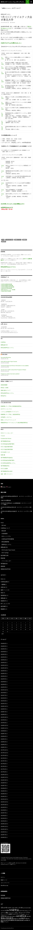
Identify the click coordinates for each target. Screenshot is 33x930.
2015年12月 (4, 799)
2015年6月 (3, 815)
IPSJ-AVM (26, 907)
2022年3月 (3, 687)
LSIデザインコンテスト (6, 409)
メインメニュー (31, 2)
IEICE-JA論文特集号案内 (7, 446)
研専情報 (3, 895)
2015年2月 (3, 821)
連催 (25, 920)
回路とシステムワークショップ (8, 419)
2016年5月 (3, 791)
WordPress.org (4, 885)
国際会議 (3, 598)
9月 (6, 907)
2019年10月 (4, 717)
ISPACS (29, 907)
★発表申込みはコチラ (7, 207)
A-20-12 (2, 128)
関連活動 (3, 558)
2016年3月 (3, 793)
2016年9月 (3, 782)
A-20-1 (2, 58)
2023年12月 (4, 665)
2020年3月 (3, 714)
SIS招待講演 (4, 533)
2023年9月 (3, 670)
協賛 (17, 916)
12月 (16, 907)
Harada (13, 22)
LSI (5, 910)
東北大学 (3, 241)
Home (2, 522)
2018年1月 (3, 747)
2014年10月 (4, 829)
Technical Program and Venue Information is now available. (15, 365)
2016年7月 (3, 785)
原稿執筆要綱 (4, 385)
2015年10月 (4, 804)
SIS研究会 (3, 342)
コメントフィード (5, 882)
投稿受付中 (3, 600)
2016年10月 (4, 780)
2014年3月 (3, 837)
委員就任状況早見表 (5, 569)
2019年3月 (3, 722)
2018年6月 (3, 736)
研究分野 (4, 530)
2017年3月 (3, 769)
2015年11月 (4, 802)
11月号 (9, 907)
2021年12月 (4, 689)
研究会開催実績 (5, 541)
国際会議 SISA (4, 345)
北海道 (10, 916)
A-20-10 (2, 114)
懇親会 (3, 918)
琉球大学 (27, 918)
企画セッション (18, 239)
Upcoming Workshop (6, 357)
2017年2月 (3, 771)
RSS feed (4, 525)
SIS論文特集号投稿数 (6, 291)
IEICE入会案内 (4, 468)
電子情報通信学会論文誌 (7, 457)
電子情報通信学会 (5, 465)
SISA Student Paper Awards (8, 550)
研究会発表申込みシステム (7, 347)
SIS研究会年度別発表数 (6, 288)
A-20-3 (2, 67)
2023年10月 (4, 668)
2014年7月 (3, 834)
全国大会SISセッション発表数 (8, 289)
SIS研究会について (5, 528)
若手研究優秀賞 (10, 920)
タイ (18, 912)
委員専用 (3, 566)
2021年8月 (3, 692)
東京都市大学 (15, 918)
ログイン (3, 877)
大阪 (27, 916)
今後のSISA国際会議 (6, 500)
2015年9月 (3, 807)
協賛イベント (4, 590)
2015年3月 (3, 818)
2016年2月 (3, 796)
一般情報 (3, 584)
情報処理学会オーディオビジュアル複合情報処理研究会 (14, 422)
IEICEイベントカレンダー (7, 433)
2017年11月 (4, 752)
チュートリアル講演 (6, 914)
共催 (8, 916)
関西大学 (28, 920)
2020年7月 (3, 711)
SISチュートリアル (6, 536)
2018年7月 (3, 733)
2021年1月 (3, 703)
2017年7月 (3, 761)
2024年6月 (3, 659)
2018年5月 (3, 739)
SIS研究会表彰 (4, 581)
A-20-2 (2, 63)
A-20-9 (2, 108)
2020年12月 (4, 706)
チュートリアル (24, 912)
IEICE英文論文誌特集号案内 (7, 460)
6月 (4, 907)
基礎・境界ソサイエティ (7, 474)
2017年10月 (4, 755)
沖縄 (20, 918)
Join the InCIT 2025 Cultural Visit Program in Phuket (13, 369)
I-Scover (3, 435)
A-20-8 (2, 103)
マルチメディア (16, 914)
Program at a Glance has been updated (10, 373)
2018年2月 (3, 744)
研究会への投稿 (4, 387)
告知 (2, 592)
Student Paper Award (23, 910)
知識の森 (3, 454)
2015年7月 (3, 812)
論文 (22, 920)
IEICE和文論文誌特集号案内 (7, 444)
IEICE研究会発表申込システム (8, 463)
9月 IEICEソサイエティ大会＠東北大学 (16, 18)
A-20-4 (2, 72)
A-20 (3, 239)
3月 (2, 907)
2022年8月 (3, 681)
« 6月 (2, 633)
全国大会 (2, 14)
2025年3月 (3, 657)
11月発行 (13, 907)
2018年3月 (3, 741)
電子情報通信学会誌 (5, 441)
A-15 (18, 907)
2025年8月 (3, 651)
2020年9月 (3, 709)
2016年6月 (3, 788)
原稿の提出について (5, 390)
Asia (23, 907)
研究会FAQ (3, 395)
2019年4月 (3, 720)
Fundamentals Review (6, 438)
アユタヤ (29, 910)
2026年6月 (3, 643)
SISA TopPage (5, 552)
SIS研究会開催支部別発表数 (7, 287)
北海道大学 (14, 916)
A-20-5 (2, 81)
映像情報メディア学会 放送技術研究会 (10, 414)
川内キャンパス (6, 28)
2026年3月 (3, 649)
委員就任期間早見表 (5, 898)
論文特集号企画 (4, 555)
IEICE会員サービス (5, 452)
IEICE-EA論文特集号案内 (7, 449)
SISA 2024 (4, 354)
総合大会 (3, 920)
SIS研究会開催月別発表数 (7, 285)
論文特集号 (3, 606)
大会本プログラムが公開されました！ (11, 43)
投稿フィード (4, 880)
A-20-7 (2, 97)
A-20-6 (2, 86)
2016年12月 (4, 774)
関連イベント (5, 922)
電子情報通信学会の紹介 (7, 471)
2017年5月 (3, 766)
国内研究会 (3, 595)
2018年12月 (4, 725)
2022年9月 (3, 679)
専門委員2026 (4, 563)
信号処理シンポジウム (6, 417)
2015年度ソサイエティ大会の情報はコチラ (12, 203)
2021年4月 (3, 698)
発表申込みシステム (6, 544)
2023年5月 (3, 673)
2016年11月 (4, 777)
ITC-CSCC (2, 910)
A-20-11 (2, 123)
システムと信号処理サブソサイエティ (10, 411)
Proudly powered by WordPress (7, 928)
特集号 (23, 918)
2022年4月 (3, 684)
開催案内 (3, 609)
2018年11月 (4, 728)
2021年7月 (3, 695)
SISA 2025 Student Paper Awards (9, 361)
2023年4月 (3, 676)
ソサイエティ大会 (9, 239)
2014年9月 (3, 832)
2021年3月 (3, 700)
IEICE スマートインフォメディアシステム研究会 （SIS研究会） (13, 2)
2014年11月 (4, 826)
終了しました (7, 14)
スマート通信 (4, 912)
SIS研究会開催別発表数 (6, 284)
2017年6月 (3, 763)
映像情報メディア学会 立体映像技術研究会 (11, 406)
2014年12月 (4, 823)
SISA (2, 579)
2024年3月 (3, 662)
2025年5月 (3, 654)
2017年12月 (4, 750)
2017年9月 (3, 758)
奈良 (30, 916)
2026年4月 (3, 646)
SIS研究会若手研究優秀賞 (8, 539)
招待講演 (9, 918)
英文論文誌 (18, 920)
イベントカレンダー (6, 560)
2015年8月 (3, 810)
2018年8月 (3, 730)
